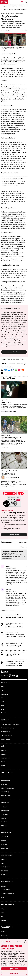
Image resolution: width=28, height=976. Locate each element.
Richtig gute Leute (6, 731)
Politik (2, 687)
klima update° (5, 814)
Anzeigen (3, 920)
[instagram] (17, 676)
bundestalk (4, 807)
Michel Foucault (5, 739)
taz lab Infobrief (5, 848)
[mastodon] (10, 676)
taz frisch (3, 840)
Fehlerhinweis (19, 363)
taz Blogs (3, 886)
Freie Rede (4, 822)
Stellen (3, 762)
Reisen (3, 909)
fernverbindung (5, 810)
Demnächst (4, 859)
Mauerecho (4, 818)
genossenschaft (5, 780)
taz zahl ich (4, 784)
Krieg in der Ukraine (6, 735)
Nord (2, 709)
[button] (26, 2)
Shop (2, 916)
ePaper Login (4, 939)
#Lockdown (16, 359)
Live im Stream (5, 867)
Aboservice (4, 935)
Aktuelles (3, 750)
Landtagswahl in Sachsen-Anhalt (10, 724)
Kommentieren (11, 363)
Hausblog (3, 754)
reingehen (3, 825)
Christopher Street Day (7, 728)
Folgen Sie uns (4, 675)
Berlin (2, 705)
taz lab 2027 (4, 874)
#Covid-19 (9, 359)
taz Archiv (3, 897)
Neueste (21, 542)
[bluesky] (13, 676)
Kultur (2, 698)
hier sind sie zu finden (8, 558)
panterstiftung (5, 792)
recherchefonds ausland (7, 788)
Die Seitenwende (5, 758)
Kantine (3, 912)
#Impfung (22, 359)
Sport (2, 701)
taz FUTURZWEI (5, 890)
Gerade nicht (20, 941)
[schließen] (25, 941)
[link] (9, 6)
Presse (3, 765)
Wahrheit (3, 713)
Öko (2, 690)
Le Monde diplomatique (7, 893)
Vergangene (4, 870)
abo (2, 777)
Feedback (3, 931)
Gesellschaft (4, 694)
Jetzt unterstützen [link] (14, 352)
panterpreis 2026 (5, 795)
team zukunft (4, 837)
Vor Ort (3, 863)
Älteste (25, 542)
